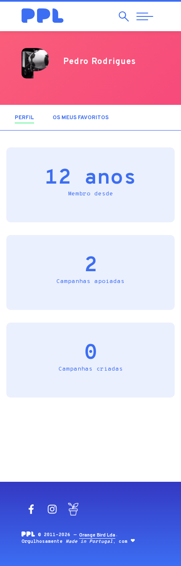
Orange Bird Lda (97, 535)
